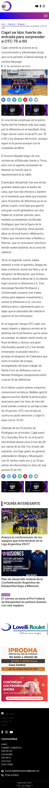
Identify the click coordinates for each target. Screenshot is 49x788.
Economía (7, 754)
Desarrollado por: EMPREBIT (24, 786)
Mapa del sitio (24, 783)
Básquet (5, 511)
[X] (9, 100)
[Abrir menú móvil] (46, 16)
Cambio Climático (11, 748)
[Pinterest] (25, 100)
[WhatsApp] (20, 100)
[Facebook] (3, 100)
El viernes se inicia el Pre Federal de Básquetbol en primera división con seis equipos (23, 602)
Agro (4, 744)
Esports (6, 758)
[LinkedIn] (14, 100)
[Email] (36, 100)
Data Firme (7, 764)
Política (6, 761)
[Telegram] (31, 100)
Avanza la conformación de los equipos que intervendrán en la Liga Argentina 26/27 (21, 541)
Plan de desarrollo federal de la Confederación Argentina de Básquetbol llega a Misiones (22, 582)
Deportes (6, 751)
